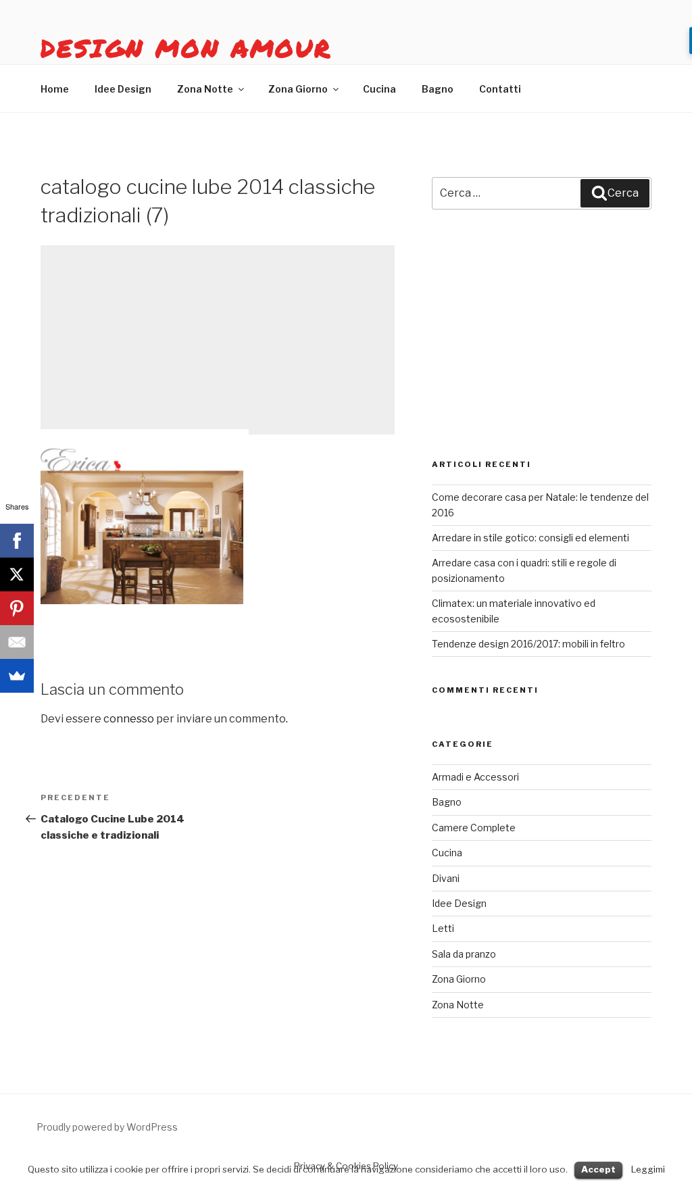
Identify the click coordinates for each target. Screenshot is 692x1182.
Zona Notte (205, 89)
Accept (598, 1169)
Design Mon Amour (186, 47)
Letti (443, 928)
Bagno (437, 89)
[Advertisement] (218, 340)
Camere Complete (474, 827)
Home (55, 89)
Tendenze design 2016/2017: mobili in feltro (528, 643)
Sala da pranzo (464, 954)
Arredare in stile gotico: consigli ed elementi (530, 537)
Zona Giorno (298, 89)
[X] (17, 574)
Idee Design (123, 89)
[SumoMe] (17, 676)
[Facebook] (17, 541)
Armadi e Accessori (475, 777)
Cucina (379, 89)
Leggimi (648, 1169)
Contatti (500, 89)
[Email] (17, 642)
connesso (128, 718)
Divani (446, 878)
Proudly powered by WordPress (107, 1127)
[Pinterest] (17, 608)
